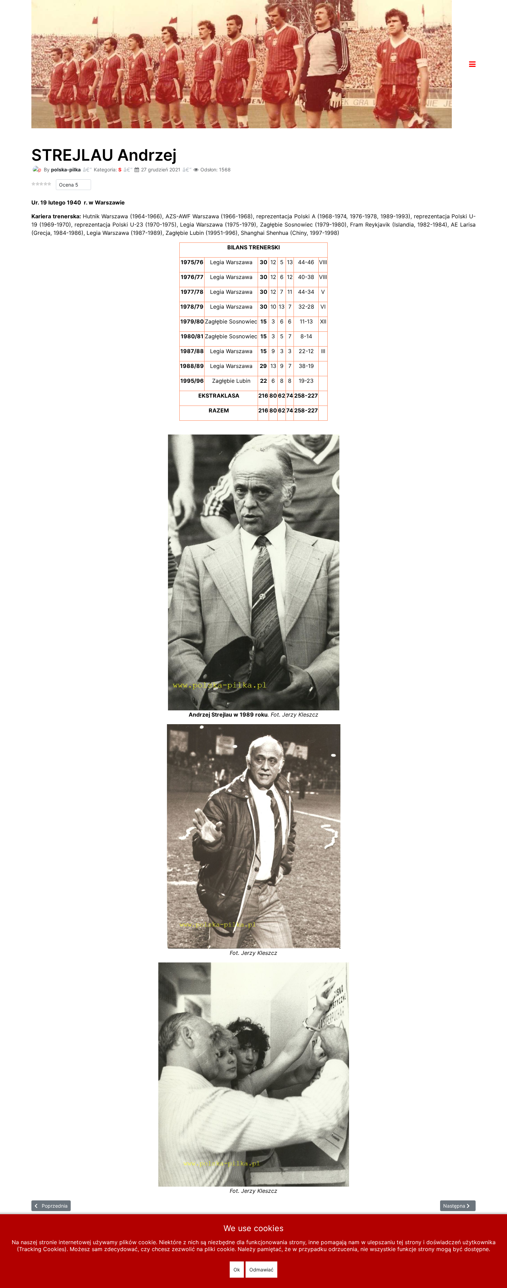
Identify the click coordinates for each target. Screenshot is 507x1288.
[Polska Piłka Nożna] (241, 63)
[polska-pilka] (37, 169)
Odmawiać (261, 1269)
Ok (236, 1269)
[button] (472, 64)
